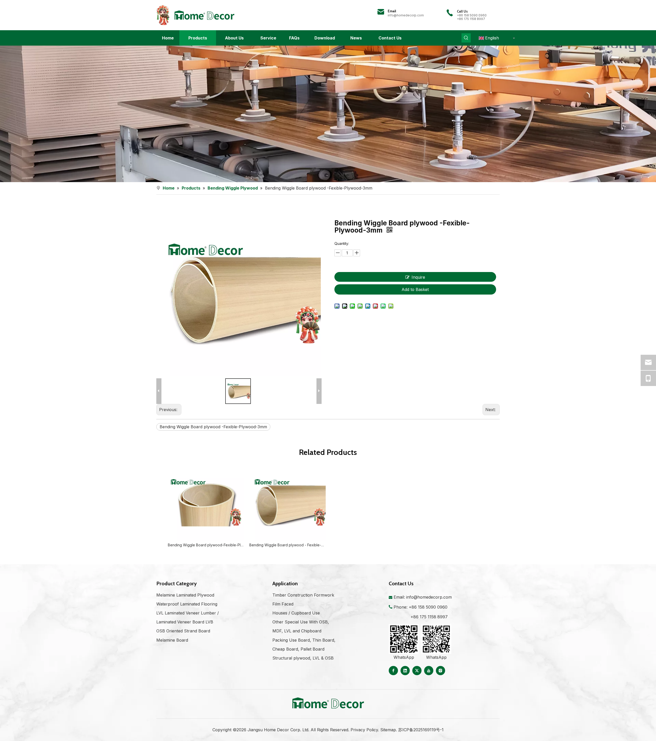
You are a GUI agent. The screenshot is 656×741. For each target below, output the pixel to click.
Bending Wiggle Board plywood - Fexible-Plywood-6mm (287, 545)
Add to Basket (415, 289)
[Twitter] (417, 670)
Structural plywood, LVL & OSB (303, 658)
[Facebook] (393, 670)
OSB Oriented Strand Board (183, 630)
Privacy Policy (364, 729)
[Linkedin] (405, 670)
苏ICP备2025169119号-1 (421, 729)
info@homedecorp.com (406, 15)
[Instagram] (440, 670)
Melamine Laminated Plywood (185, 595)
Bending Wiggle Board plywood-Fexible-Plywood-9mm (206, 545)
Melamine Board (172, 640)
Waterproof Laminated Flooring (186, 604)
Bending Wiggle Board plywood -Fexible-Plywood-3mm (213, 426)
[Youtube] (428, 670)
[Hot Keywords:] (466, 38)
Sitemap (388, 729)
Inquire (418, 277)
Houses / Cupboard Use (296, 612)
